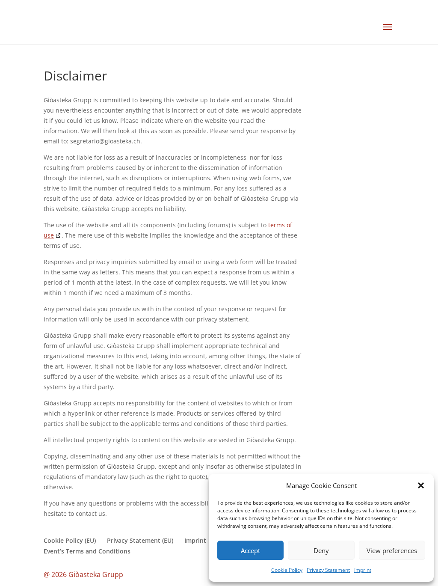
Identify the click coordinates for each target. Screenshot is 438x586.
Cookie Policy (286, 570)
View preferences (392, 550)
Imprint (362, 570)
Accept (250, 550)
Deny (321, 550)
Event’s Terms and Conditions (87, 551)
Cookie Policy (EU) (70, 540)
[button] (421, 485)
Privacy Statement (328, 570)
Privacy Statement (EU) (140, 540)
